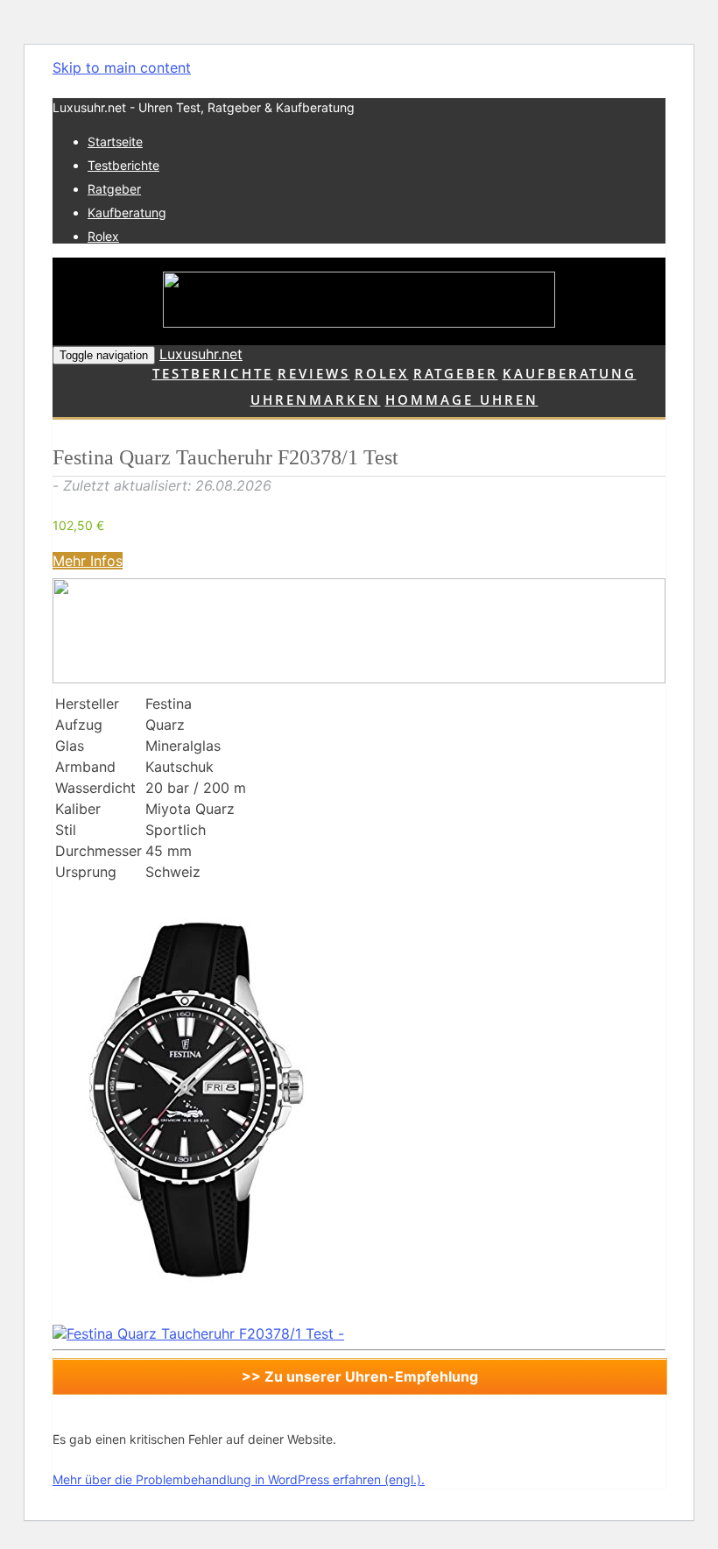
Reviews (314, 373)
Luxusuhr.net (201, 354)
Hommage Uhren (461, 399)
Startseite (115, 141)
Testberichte (123, 165)
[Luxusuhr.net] (359, 301)
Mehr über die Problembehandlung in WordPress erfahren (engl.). (239, 1479)
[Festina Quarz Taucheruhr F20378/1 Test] (184, 1316)
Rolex (103, 236)
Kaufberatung (127, 212)
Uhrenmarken (315, 399)
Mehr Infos (88, 560)
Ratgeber (114, 188)
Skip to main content (122, 67)
